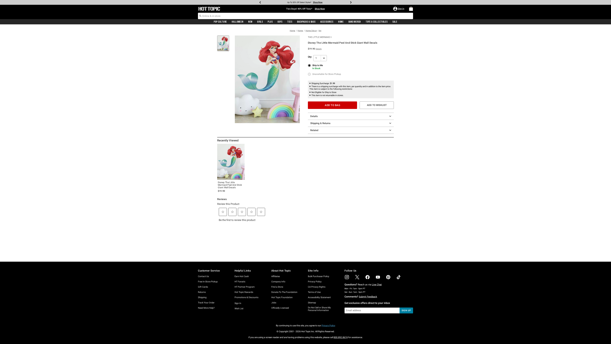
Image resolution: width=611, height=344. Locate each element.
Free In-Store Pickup (208, 281)
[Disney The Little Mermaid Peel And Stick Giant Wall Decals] (231, 162)
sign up (406, 310)
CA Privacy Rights (316, 287)
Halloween (237, 21)
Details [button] (319, 49)
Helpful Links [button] (243, 270)
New (250, 21)
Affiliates (275, 276)
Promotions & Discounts (246, 297)
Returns (202, 292)
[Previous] (260, 2)
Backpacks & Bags (306, 21)
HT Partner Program (245, 287)
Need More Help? (206, 308)
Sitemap (312, 302)
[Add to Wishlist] (241, 147)
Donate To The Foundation (284, 292)
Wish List (239, 308)
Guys (279, 21)
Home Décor (311, 30)
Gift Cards (203, 287)
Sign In (238, 303)
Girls (260, 21)
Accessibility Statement (319, 297)
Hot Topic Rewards (244, 292)
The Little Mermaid (319, 37)
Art (320, 30)
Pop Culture (220, 21)
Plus (270, 21)
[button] (399, 8)
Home (341, 21)
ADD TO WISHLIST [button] (377, 105)
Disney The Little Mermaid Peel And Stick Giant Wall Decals (230, 185)
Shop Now (318, 2)
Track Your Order (206, 302)
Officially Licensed (280, 308)
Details (314, 116)
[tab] (224, 45)
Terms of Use (314, 292)
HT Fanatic (240, 281)
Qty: (310, 56)
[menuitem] (411, 9)
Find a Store (277, 287)
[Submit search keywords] (200, 16)
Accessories (326, 21)
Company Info (278, 281)
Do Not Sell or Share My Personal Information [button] (319, 309)
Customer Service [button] (209, 270)
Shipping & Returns (320, 123)
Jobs (273, 302)
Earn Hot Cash (242, 276)
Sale (394, 21)
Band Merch (354, 21)
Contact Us (203, 276)
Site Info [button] (313, 270)
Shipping (202, 297)
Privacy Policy (315, 281)
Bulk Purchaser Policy (318, 276)
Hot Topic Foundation (282, 297)
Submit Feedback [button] (368, 296)
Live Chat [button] (377, 284)
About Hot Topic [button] (281, 270)
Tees (289, 21)
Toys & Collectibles (377, 21)
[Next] (350, 2)
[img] (346, 277)
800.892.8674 (341, 337)
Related (314, 130)
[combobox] (305, 16)
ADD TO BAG (332, 105)
